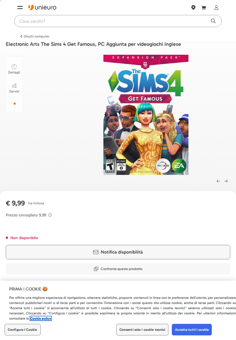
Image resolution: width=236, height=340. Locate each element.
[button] (146, 115)
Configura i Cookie (22, 330)
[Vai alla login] (215, 7)
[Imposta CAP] (193, 7)
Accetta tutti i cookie (192, 330)
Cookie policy (40, 318)
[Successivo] (226, 181)
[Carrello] (204, 7)
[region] (118, 310)
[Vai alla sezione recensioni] (14, 103)
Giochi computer (37, 36)
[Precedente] (218, 181)
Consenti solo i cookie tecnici (142, 330)
